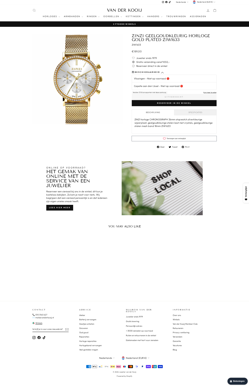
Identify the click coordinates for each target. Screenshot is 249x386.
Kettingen (133, 16)
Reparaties (84, 337)
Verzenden (177, 337)
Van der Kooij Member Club (185, 324)
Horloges (50, 16)
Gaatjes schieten (86, 324)
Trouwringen (176, 16)
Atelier (82, 315)
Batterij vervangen (87, 319)
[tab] (153, 112)
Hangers (153, 16)
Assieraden (198, 16)
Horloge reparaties (87, 341)
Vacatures (177, 345)
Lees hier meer (59, 207)
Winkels (38, 323)
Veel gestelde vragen (88, 349)
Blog (175, 349)
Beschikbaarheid (147, 72)
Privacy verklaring (181, 332)
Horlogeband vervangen (90, 345)
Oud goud (83, 332)
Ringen (92, 16)
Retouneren (178, 328)
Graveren (83, 328)
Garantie (177, 341)
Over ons (177, 315)
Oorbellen (111, 16)
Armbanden (72, 16)
